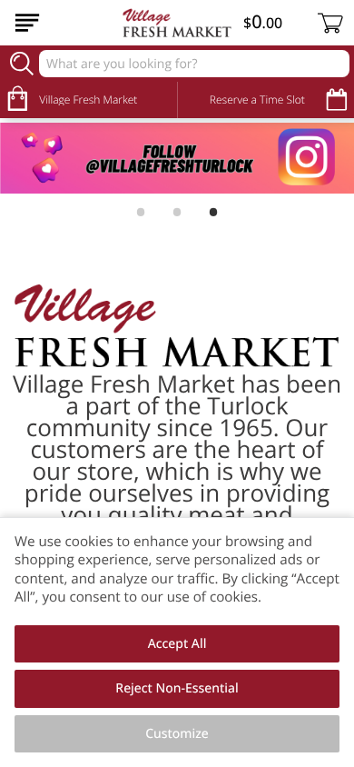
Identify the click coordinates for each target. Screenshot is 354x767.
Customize (177, 733)
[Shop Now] (27, 22)
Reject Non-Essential (176, 688)
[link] (177, 158)
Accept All (177, 643)
